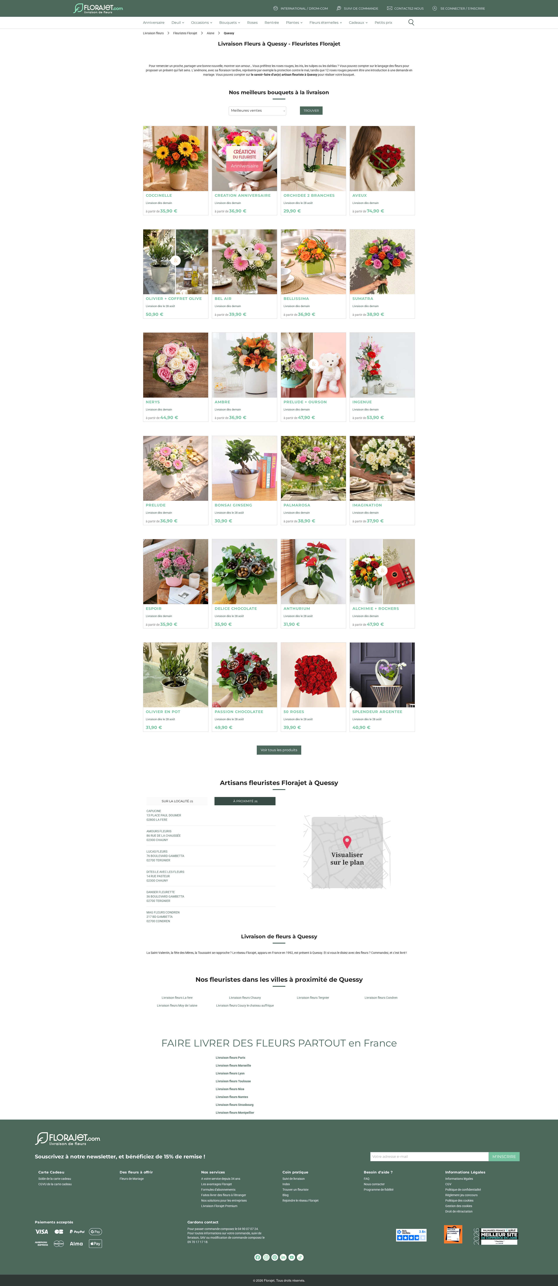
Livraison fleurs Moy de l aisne (177, 1005)
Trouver (311, 111)
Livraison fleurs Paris (230, 1057)
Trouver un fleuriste (295, 1189)
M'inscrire (504, 1156)
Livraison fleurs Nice (230, 1089)
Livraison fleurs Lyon (230, 1073)
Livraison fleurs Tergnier (313, 997)
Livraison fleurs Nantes (232, 1097)
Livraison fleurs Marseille (233, 1065)
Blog (285, 1195)
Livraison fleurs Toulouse (233, 1081)
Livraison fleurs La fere (177, 997)
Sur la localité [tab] (177, 801)
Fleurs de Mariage (132, 1178)
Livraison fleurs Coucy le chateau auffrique (245, 1005)
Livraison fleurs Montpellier (235, 1112)
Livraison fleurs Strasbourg (234, 1104)
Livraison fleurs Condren (381, 997)
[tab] (155, 23)
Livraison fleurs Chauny (245, 997)
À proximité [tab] (245, 801)
